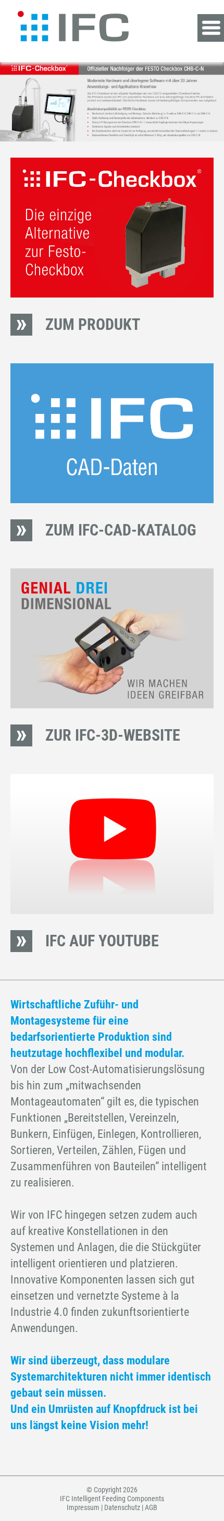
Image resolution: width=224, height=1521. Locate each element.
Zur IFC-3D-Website (112, 735)
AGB (151, 1507)
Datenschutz (122, 1507)
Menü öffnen (210, 28)
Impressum (83, 1507)
